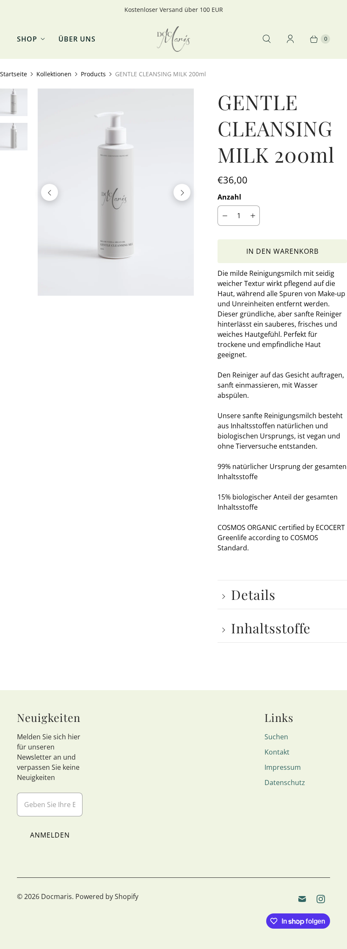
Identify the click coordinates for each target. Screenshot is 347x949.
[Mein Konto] (290, 39)
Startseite (13, 74)
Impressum (282, 767)
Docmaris (56, 896)
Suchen (276, 736)
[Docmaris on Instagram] (320, 899)
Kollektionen (54, 74)
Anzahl (229, 197)
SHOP (27, 39)
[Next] (182, 192)
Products (93, 74)
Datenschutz (284, 782)
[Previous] (49, 192)
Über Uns (77, 39)
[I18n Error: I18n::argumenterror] (14, 102)
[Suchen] (266, 39)
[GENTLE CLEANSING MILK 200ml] (116, 192)
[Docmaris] (173, 39)
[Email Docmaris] (302, 899)
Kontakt (276, 752)
